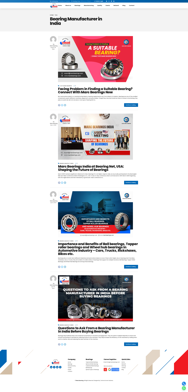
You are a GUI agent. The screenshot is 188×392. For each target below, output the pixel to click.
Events (108, 5)
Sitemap (124, 366)
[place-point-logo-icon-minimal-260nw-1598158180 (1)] (105, 369)
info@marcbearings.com (113, 362)
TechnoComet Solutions (107, 380)
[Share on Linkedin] (65, 105)
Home (60, 5)
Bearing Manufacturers (67, 163)
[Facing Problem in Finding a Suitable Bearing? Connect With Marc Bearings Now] (98, 59)
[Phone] (184, 384)
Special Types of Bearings (92, 369)
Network (116, 5)
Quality (99, 5)
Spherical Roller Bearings (92, 364)
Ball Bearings (89, 367)
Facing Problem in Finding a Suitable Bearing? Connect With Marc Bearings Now (95, 90)
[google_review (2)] (113, 369)
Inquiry (69, 369)
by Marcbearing (53, 45)
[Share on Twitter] (62, 105)
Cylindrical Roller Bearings (92, 366)
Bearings (77, 5)
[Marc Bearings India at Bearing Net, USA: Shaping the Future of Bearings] (98, 137)
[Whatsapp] (184, 388)
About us (68, 5)
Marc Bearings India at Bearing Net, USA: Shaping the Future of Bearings (91, 168)
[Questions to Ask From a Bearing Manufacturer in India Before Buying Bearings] (98, 298)
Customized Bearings (66, 86)
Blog (123, 5)
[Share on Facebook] (59, 105)
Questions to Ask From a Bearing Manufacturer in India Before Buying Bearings (96, 330)
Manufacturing (89, 5)
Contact (131, 5)
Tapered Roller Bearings (92, 362)
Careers (124, 367)
